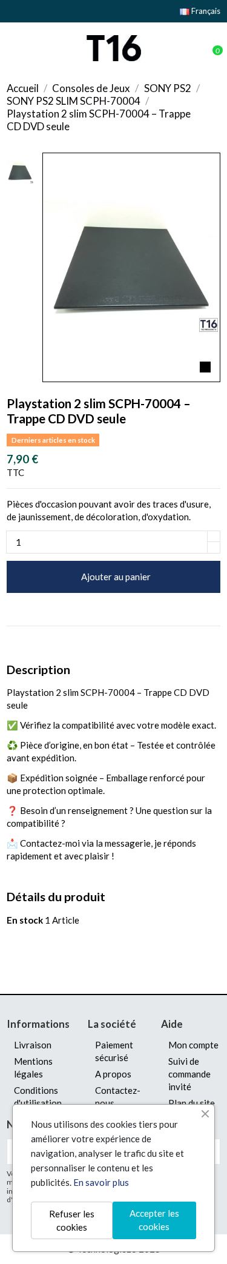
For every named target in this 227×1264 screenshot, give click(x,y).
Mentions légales (33, 1067)
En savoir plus (101, 1182)
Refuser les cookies (71, 1220)
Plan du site (191, 1102)
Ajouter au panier (116, 576)
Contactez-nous (117, 1096)
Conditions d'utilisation (38, 1096)
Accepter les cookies (154, 1220)
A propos (113, 1073)
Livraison (32, 1044)
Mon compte (193, 1044)
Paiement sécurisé (114, 1051)
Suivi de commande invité (189, 1074)
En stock (25, 920)
